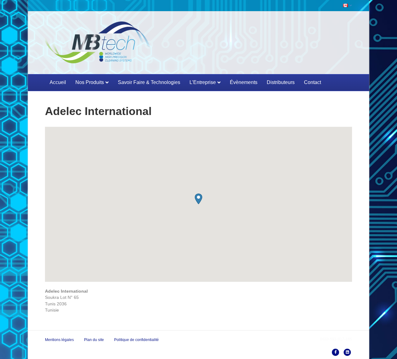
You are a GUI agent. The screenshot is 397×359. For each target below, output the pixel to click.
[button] (198, 198)
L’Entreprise (203, 82)
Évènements (243, 82)
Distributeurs (281, 82)
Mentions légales (59, 340)
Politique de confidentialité (136, 340)
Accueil (58, 82)
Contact (312, 82)
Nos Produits (89, 82)
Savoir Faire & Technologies (149, 82)
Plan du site (94, 340)
